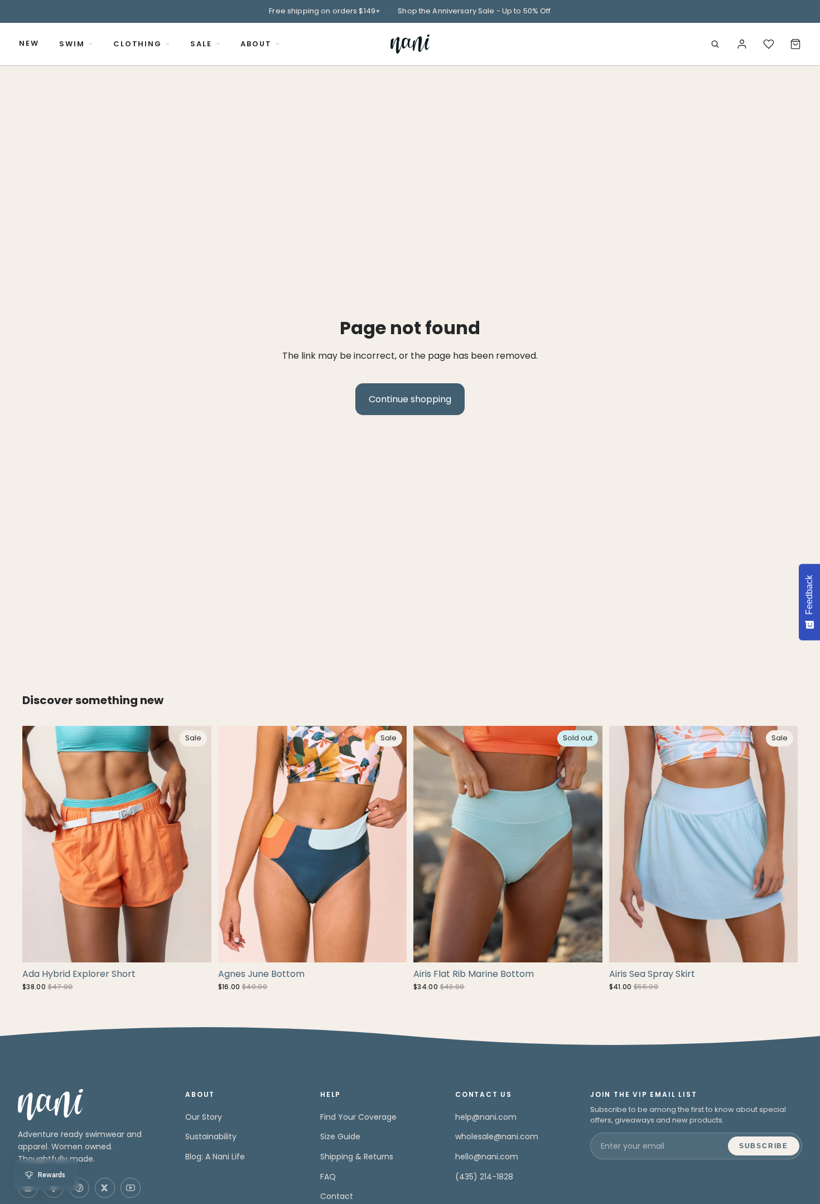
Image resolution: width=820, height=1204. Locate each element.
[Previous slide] (39, 844)
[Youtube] (130, 1188)
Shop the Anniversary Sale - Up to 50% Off (474, 11)
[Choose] (194, 945)
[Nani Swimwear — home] (409, 44)
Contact (336, 1196)
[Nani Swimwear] (88, 1104)
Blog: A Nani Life (215, 1156)
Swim (72, 43)
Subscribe (763, 1146)
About (256, 43)
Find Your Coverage (358, 1117)
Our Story (203, 1117)
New (29, 43)
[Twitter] (105, 1188)
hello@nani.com (486, 1156)
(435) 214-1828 (484, 1176)
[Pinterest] (79, 1188)
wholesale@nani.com (496, 1136)
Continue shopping (410, 399)
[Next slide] (194, 844)
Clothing (137, 43)
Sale (201, 43)
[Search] (715, 44)
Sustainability (211, 1136)
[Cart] (795, 44)
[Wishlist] (769, 44)
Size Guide (340, 1136)
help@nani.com (486, 1117)
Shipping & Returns (356, 1156)
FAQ (328, 1176)
